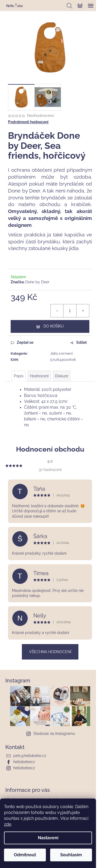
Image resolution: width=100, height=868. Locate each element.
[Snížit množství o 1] (57, 310)
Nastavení (48, 837)
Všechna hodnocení (50, 652)
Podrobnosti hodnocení (28, 122)
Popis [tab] (18, 376)
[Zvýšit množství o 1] (82, 310)
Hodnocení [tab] (39, 376)
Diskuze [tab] (61, 376)
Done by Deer (37, 282)
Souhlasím (71, 854)
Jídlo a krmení (61, 353)
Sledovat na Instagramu (54, 733)
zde (7, 824)
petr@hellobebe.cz (29, 756)
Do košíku (53, 326)
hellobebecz (24, 762)
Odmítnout (25, 854)
